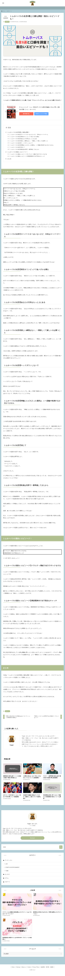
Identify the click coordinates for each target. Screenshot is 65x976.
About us (24, 967)
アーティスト (8, 860)
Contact (32, 838)
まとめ (9, 158)
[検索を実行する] (60, 847)
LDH (6, 864)
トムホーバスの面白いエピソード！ (17, 152)
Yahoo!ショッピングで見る (41, 113)
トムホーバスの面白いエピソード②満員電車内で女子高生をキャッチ (27, 156)
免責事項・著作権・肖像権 (47, 967)
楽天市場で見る (26, 113)
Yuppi (11, 745)
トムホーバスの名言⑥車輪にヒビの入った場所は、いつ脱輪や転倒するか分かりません (32, 145)
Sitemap (18, 967)
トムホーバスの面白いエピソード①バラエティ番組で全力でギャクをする (28, 154)
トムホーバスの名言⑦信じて (17, 147)
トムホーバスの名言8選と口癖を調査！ (18, 132)
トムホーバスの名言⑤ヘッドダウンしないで (21, 143)
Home (13, 967)
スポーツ (7, 21)
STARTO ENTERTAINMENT (12, 867)
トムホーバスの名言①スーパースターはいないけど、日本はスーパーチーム (29, 134)
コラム (7, 878)
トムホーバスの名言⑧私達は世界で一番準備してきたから (24, 149)
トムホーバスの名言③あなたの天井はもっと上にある (23, 138)
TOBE (6, 870)
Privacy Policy (35, 967)
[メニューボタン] (3, 3)
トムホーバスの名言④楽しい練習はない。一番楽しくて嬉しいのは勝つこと (29, 140)
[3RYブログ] (32, 3)
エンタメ (7, 874)
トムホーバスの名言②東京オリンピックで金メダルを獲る (24, 136)
